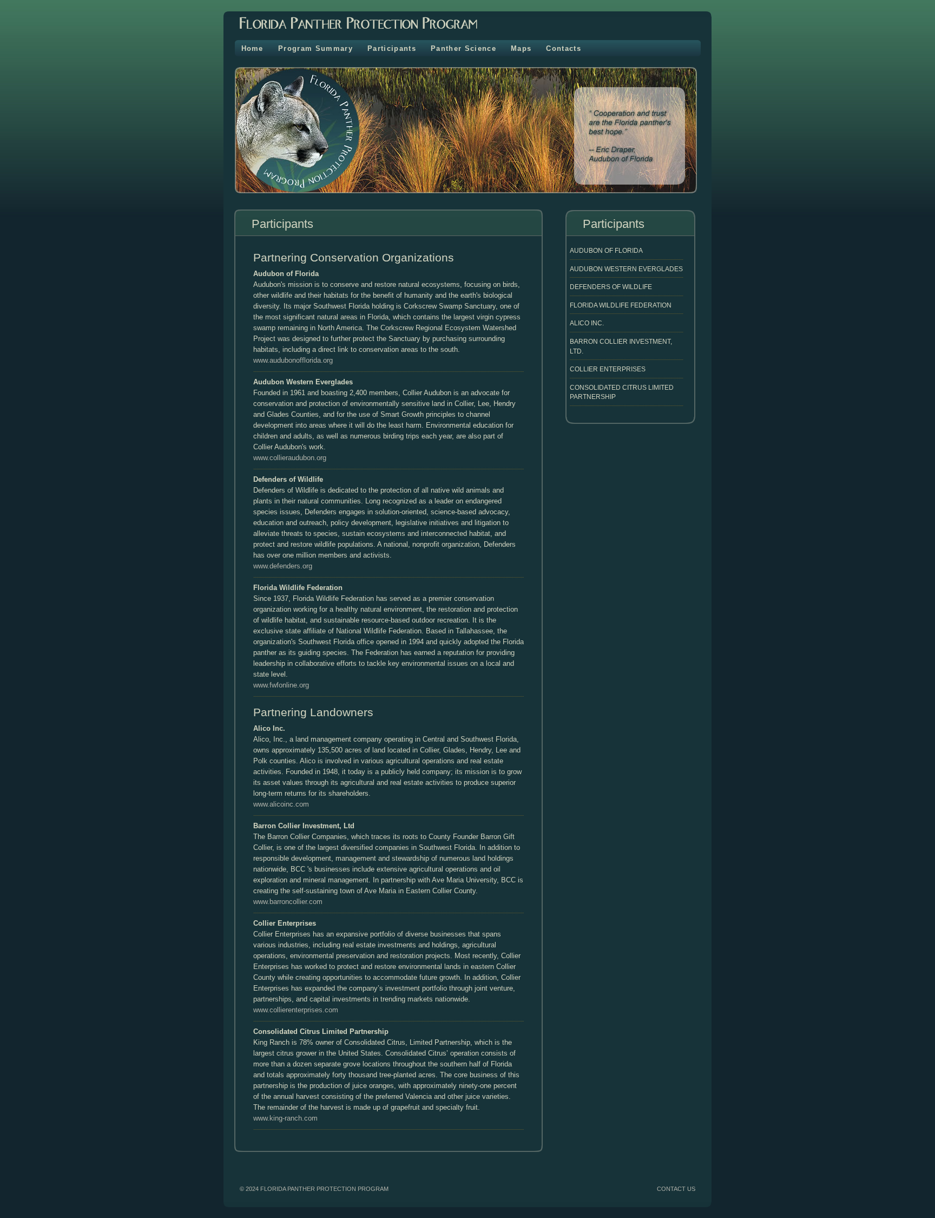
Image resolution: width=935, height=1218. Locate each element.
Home (252, 48)
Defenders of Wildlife (611, 286)
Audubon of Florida (606, 250)
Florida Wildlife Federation (620, 305)
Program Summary (315, 48)
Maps (521, 48)
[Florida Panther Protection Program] (350, 32)
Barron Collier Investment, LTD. (621, 346)
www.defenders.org (282, 566)
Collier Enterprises (608, 368)
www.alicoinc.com (281, 804)
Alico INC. (587, 322)
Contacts (563, 48)
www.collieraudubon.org (289, 458)
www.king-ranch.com (285, 1118)
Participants (391, 48)
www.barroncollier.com (287, 902)
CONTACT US (676, 1189)
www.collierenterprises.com (295, 1010)
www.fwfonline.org (281, 685)
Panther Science (463, 48)
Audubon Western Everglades (626, 268)
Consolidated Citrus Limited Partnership (622, 392)
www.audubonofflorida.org (293, 360)
